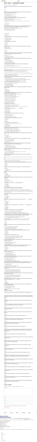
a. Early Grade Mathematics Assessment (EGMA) (11, 226)
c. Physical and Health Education (9, 56)
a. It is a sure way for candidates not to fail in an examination (13, 210)
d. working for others (7, 107)
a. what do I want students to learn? (10, 150)
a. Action (6, 280)
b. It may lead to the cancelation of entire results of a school (13, 211)
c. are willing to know (8, 136)
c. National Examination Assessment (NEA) (10, 228)
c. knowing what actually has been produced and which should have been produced (16, 106)
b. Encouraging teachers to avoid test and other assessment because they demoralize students (18, 79)
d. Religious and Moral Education (9, 57)
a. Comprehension (7, 201)
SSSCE (2, 437)
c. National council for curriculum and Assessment (11, 265)
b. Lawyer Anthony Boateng (8, 61)
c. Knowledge (6, 197)
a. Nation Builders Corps (8, 241)
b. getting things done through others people (11, 105)
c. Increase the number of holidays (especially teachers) (12, 276)
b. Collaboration (7, 89)
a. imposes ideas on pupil (8, 114)
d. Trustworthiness (7, 186)
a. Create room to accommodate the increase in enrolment (13, 269)
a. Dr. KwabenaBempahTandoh (9, 60)
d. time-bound (7, 121)
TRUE (5, 298)
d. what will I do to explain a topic (9, 153)
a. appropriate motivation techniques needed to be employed (13, 123)
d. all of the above (7, 126)
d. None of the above (8, 176)
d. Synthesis (6, 198)
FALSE (5, 299)
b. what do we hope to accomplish (9, 140)
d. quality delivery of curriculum (9, 102)
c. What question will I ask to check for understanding (12, 160)
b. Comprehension (7, 196)
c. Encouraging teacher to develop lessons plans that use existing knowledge (15, 80)
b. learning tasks (7, 124)
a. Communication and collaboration (10, 252)
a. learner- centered (7, 109)
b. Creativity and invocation (8, 253)
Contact (11, 412)
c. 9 (5, 10)
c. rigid (6, 120)
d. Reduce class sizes (8, 277)
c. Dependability (7, 185)
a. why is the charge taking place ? (9, 139)
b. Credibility (6, 184)
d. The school (6, 170)
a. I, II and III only (7, 33)
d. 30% (6, 223)
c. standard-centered (7, 111)
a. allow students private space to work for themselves (12, 129)
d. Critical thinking (7, 91)
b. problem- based (7, 110)
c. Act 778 (6, 44)
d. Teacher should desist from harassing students (11, 75)
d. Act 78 (6, 45)
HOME (2, 432)
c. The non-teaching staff (8, 169)
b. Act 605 (6, 43)
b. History (6, 55)
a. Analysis (6, 195)
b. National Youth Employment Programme (10, 242)
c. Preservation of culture (8, 39)
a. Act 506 (6, 42)
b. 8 (5, 9)
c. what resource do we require (9, 141)
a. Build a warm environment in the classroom (11, 83)
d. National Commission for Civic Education (11, 16)
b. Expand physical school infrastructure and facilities (12, 270)
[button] (19, 1)
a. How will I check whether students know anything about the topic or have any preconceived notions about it (18, 157)
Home (5, 412)
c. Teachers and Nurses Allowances (9, 243)
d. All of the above (7, 40)
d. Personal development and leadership (10, 255)
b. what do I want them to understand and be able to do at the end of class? (15, 151)
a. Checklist (6, 231)
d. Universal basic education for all (9, 238)
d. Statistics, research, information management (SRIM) (12, 288)
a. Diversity (6, 173)
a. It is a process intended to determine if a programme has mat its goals (15, 216)
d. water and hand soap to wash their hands (11, 147)
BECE (2, 435)
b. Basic (6, 281)
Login (29, 412)
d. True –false (6, 181)
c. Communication (7, 90)
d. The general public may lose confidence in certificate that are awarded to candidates (17, 213)
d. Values (6, 249)
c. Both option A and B (8, 175)
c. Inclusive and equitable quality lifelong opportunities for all (13, 237)
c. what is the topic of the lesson (9, 152)
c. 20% (6, 222)
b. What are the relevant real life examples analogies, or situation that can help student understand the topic (18, 159)
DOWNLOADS (3, 440)
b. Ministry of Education (8, 264)
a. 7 (5, 8)
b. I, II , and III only (7, 23)
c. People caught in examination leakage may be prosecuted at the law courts (15, 212)
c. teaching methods (7, 125)
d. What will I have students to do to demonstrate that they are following (15, 161)
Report (17, 412)
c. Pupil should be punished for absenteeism (11, 74)
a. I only (6, 22)
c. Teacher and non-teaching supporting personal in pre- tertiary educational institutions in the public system (18, 67)
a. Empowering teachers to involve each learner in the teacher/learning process (15, 78)
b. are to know (7, 135)
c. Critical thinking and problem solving (10, 254)
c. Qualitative (6, 282)
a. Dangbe (6, 163)
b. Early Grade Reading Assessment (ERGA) (11, 227)
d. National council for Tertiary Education (10, 266)
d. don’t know (6, 137)
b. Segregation (7, 174)
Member (23, 412)
